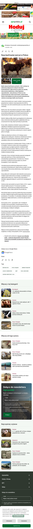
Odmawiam (9, 521)
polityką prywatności (18, 516)
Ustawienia (24, 521)
